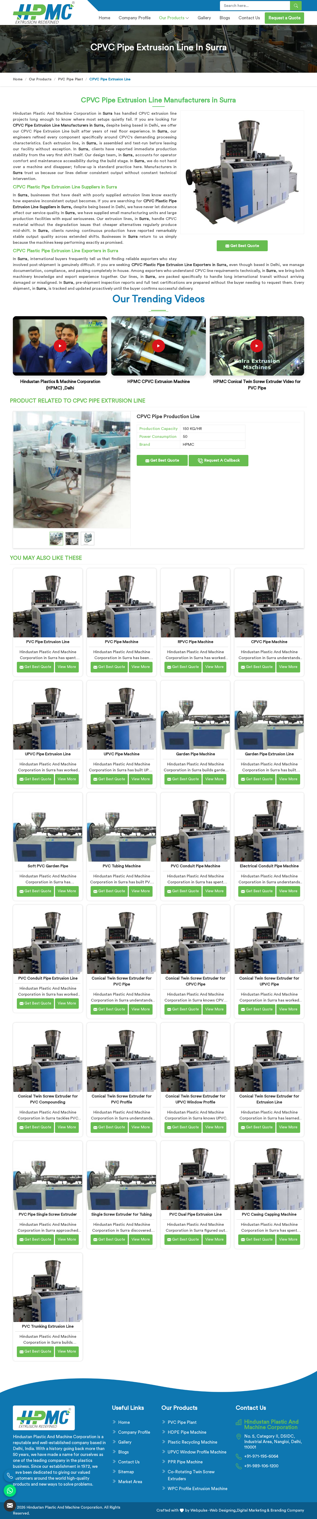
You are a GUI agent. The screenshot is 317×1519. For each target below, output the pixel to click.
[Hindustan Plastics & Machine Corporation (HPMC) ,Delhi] (60, 345)
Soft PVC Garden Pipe (48, 866)
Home (104, 18)
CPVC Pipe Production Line (168, 416)
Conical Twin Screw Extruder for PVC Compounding (48, 1099)
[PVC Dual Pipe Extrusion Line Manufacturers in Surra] (195, 1175)
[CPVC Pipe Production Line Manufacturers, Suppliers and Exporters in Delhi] (72, 469)
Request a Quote (284, 18)
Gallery (204, 18)
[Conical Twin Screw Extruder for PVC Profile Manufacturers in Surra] (121, 1057)
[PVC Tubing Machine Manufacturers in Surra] (121, 827)
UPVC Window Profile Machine (197, 1452)
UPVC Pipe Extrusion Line (48, 754)
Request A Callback (221, 460)
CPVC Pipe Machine (269, 642)
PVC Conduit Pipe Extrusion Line (48, 978)
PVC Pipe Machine (121, 642)
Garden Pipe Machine (195, 754)
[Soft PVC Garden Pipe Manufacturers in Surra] (47, 827)
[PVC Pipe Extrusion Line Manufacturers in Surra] (47, 602)
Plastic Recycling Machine (192, 1442)
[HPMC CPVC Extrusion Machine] (158, 345)
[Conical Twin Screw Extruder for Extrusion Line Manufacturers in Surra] (269, 1057)
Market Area (130, 1482)
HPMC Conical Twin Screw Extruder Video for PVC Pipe (257, 385)
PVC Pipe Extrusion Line (47, 642)
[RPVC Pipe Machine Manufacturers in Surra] (195, 602)
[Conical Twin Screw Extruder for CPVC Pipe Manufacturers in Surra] (195, 939)
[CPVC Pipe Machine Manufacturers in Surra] (269, 602)
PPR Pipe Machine (185, 1462)
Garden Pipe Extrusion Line (269, 754)
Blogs (224, 18)
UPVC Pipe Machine (121, 754)
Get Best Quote (164, 460)
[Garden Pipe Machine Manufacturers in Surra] (195, 715)
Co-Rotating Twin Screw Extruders (191, 1475)
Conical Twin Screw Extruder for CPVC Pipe (195, 981)
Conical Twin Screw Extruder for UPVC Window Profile (195, 1099)
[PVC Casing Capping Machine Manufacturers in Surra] (269, 1175)
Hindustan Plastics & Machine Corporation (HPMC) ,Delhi (60, 385)
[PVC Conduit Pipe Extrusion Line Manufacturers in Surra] (47, 939)
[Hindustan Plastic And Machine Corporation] (47, 12)
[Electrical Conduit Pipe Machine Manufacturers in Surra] (269, 827)
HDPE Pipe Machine (187, 1432)
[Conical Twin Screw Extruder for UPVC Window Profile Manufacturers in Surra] (195, 1057)
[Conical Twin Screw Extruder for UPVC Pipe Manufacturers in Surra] (269, 939)
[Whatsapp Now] (10, 1490)
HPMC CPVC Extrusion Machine (158, 382)
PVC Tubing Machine (122, 866)
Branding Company (286, 1510)
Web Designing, (223, 1510)
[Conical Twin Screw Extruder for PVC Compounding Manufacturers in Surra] (47, 1057)
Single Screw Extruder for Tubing (121, 1214)
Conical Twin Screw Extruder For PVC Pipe (122, 981)
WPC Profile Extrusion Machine (197, 1489)
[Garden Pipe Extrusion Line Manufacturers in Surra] (269, 715)
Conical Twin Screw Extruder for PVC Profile (122, 1099)
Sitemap (126, 1472)
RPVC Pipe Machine (195, 642)
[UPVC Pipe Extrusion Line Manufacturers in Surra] (47, 715)
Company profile (135, 18)
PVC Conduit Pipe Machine (195, 866)
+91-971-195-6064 (261, 1456)
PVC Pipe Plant (70, 79)
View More (67, 667)
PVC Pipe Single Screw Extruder (48, 1214)
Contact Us (249, 18)
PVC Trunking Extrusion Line (48, 1326)
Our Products (172, 18)
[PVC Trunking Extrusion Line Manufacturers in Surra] (47, 1287)
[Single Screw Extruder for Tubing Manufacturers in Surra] (121, 1175)
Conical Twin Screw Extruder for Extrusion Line (269, 1099)
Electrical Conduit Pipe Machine (269, 866)
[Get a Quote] (10, 1505)
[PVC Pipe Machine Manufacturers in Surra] (121, 602)
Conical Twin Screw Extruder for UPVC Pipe (269, 981)
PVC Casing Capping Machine (269, 1214)
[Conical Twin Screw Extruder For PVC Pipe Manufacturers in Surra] (121, 939)
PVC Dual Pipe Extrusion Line (195, 1214)
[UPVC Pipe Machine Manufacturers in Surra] (121, 715)
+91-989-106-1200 (261, 1466)
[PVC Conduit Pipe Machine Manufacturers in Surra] (195, 827)
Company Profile (134, 1432)
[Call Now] (10, 1476)
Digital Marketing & (253, 1510)
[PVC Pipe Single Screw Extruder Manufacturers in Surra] (47, 1175)
